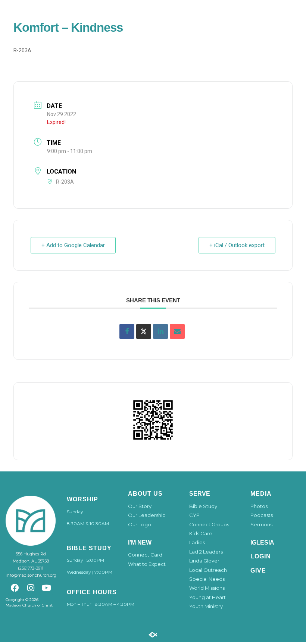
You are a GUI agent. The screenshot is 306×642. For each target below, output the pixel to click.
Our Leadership (147, 515)
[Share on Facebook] (126, 331)
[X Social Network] (143, 331)
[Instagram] (30, 588)
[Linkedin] (160, 331)
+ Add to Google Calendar (73, 245)
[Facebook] (14, 588)
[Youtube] (46, 588)
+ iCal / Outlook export (237, 245)
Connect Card (145, 555)
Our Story (140, 506)
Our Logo (139, 524)
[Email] (177, 331)
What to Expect (147, 564)
